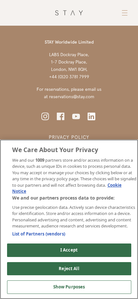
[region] (69, 219)
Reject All (69, 268)
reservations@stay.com (71, 96)
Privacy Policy (69, 137)
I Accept (69, 250)
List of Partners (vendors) (38, 234)
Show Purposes (69, 287)
